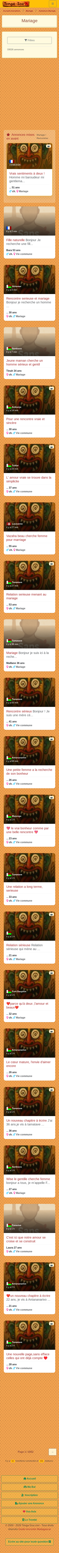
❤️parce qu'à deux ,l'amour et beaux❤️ (27, 1005)
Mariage (29, 11)
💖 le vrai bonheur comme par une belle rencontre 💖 (27, 830)
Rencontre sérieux (19, 711)
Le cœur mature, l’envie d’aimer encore (28, 1064)
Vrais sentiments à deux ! (27, 173)
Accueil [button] (31, 1478)
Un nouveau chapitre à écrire (27, 1120)
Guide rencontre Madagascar (34, 1529)
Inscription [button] (31, 1495)
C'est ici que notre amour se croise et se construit (26, 1239)
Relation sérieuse (18, 945)
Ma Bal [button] (31, 1487)
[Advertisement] (29, 95)
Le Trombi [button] (30, 1519)
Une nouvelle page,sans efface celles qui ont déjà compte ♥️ (27, 1356)
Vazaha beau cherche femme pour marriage (26, 537)
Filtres (31, 40)
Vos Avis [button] (30, 1511)
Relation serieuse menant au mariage (26, 596)
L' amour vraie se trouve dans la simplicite (28, 479)
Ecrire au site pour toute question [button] (28, 1541)
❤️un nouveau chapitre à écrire (28, 1295)
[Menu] (52, 3)
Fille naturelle (16, 240)
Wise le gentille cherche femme (28, 1179)
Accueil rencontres (11, 11)
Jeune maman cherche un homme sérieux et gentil (24, 362)
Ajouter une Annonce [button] (31, 1503)
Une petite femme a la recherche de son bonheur (29, 771)
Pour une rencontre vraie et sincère (25, 421)
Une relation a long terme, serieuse (24, 888)
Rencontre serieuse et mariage (27, 298)
